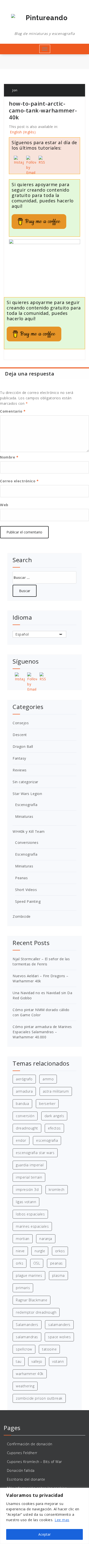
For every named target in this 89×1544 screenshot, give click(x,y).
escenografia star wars (35, 1152)
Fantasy (19, 758)
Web (4, 504)
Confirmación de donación (29, 1444)
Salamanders (27, 1324)
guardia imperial (30, 1165)
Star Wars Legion (27, 793)
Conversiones (26, 842)
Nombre (9, 457)
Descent (20, 734)
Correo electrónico (19, 481)
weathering (25, 1386)
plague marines (29, 1275)
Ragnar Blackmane (31, 1300)
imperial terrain (29, 1177)
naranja (45, 1238)
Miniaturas (24, 816)
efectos (54, 1128)
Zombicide (22, 916)
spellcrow (24, 1349)
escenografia (47, 1140)
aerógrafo (24, 1079)
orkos (60, 1251)
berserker (47, 1103)
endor (21, 1140)
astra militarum (56, 1091)
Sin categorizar (25, 781)
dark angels (54, 1115)
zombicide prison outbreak (39, 1398)
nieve (20, 1251)
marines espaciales (32, 1226)
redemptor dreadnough (36, 1312)
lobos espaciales (30, 1214)
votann (58, 1361)
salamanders (59, 1324)
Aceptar (44, 1534)
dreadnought (27, 1128)
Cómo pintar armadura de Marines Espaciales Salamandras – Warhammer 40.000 (42, 1031)
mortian (22, 1238)
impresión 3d (27, 1189)
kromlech (57, 1189)
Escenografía (26, 804)
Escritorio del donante (26, 1479)
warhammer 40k (30, 1373)
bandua (22, 1103)
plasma (58, 1275)
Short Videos (26, 889)
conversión (25, 1115)
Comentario (12, 411)
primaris (23, 1287)
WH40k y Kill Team (29, 831)
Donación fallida (21, 1470)
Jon (15, 90)
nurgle (40, 1251)
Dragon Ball (23, 746)
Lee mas (62, 1519)
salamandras (27, 1337)
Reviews (20, 770)
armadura (24, 1091)
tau (19, 1361)
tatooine (49, 1349)
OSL (36, 1263)
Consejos (21, 723)
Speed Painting (28, 901)
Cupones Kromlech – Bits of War (34, 1461)
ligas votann (26, 1201)
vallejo (36, 1361)
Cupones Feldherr (22, 1452)
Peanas (21, 878)
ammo (48, 1079)
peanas (56, 1263)
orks (19, 1263)
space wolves (59, 1337)
